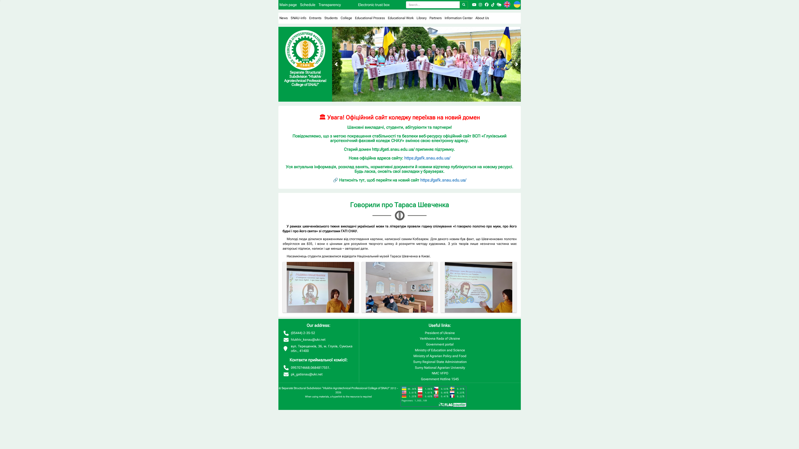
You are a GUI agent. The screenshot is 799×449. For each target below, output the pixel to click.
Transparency (330, 4)
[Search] (464, 4)
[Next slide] (516, 64)
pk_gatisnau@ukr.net (307, 374)
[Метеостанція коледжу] (499, 4)
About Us (482, 18)
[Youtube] (474, 4)
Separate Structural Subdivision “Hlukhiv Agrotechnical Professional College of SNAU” (336, 388)
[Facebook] (487, 4)
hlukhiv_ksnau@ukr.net (308, 340)
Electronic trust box (374, 4)
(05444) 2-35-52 (303, 333)
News (283, 18)
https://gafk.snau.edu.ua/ (427, 157)
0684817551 (320, 368)
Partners (435, 18)
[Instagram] (480, 4)
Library (422, 18)
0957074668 (300, 368)
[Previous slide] (336, 64)
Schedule (307, 4)
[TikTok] (493, 4)
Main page (288, 4)
